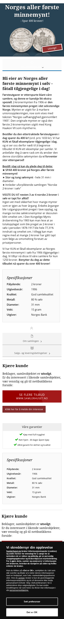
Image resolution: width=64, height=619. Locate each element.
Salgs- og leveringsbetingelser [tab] (31, 353)
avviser (21, 578)
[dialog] (32, 580)
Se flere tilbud (32, 396)
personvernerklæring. (19, 590)
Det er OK (32, 612)
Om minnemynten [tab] (31, 67)
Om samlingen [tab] (31, 341)
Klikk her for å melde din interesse (24, 409)
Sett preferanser (32, 601)
